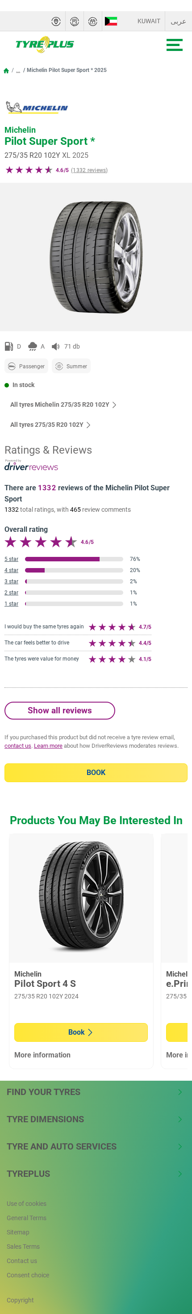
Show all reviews (60, 710)
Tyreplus (28, 1173)
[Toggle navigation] (174, 45)
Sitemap (18, 1232)
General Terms (26, 1217)
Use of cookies (26, 1203)
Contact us (22, 1260)
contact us (17, 745)
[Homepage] (6, 70)
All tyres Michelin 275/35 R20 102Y (59, 404)
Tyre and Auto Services (62, 1146)
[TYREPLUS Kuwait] (72, 44)
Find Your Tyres (43, 1091)
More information (42, 1055)
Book (96, 772)
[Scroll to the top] (169, 1261)
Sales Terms (23, 1246)
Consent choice (28, 1275)
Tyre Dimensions (45, 1119)
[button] (18, 70)
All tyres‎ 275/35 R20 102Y (46, 424)
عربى (179, 21)
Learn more (48, 745)
